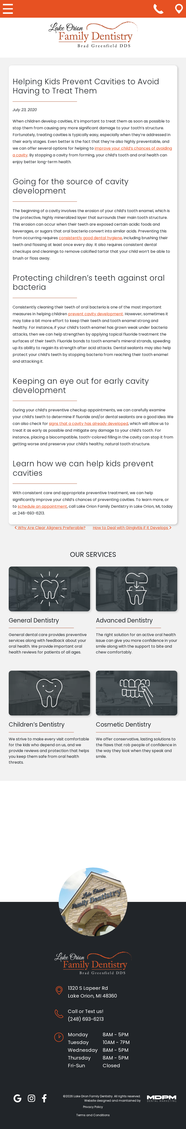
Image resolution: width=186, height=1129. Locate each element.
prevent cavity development (95, 314)
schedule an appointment (42, 506)
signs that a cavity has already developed (88, 423)
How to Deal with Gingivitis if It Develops (131, 527)
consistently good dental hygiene (90, 238)
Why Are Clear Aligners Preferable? (51, 527)
